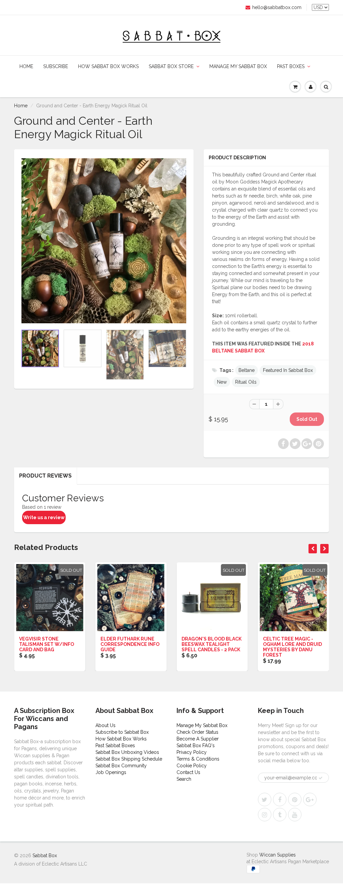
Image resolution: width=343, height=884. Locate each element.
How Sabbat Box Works (108, 66)
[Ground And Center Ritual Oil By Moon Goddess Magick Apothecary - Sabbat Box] (104, 241)
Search (184, 779)
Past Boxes (290, 66)
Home (26, 66)
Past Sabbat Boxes (115, 745)
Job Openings (110, 772)
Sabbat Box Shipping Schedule (128, 759)
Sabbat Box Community (121, 765)
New (222, 382)
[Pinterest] (294, 799)
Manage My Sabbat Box (238, 66)
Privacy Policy (192, 752)
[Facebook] (279, 799)
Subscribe (55, 66)
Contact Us (188, 772)
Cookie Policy (192, 765)
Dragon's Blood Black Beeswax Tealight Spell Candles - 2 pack (212, 644)
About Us (105, 725)
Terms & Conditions (198, 759)
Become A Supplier (198, 738)
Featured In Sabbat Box (288, 370)
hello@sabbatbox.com (276, 7)
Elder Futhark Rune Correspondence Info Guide (129, 644)
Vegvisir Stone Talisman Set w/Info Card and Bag (46, 644)
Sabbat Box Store (171, 66)
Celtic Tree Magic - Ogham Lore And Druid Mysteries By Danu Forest (292, 647)
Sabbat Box (44, 855)
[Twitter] (264, 799)
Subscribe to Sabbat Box (122, 732)
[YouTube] (294, 814)
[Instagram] (264, 814)
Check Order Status (197, 732)
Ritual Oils (246, 382)
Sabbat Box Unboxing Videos (127, 752)
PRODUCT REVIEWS (45, 476)
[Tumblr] (279, 814)
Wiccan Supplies (277, 855)
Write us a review (44, 517)
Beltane (246, 370)
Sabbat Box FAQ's (196, 745)
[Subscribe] (320, 778)
